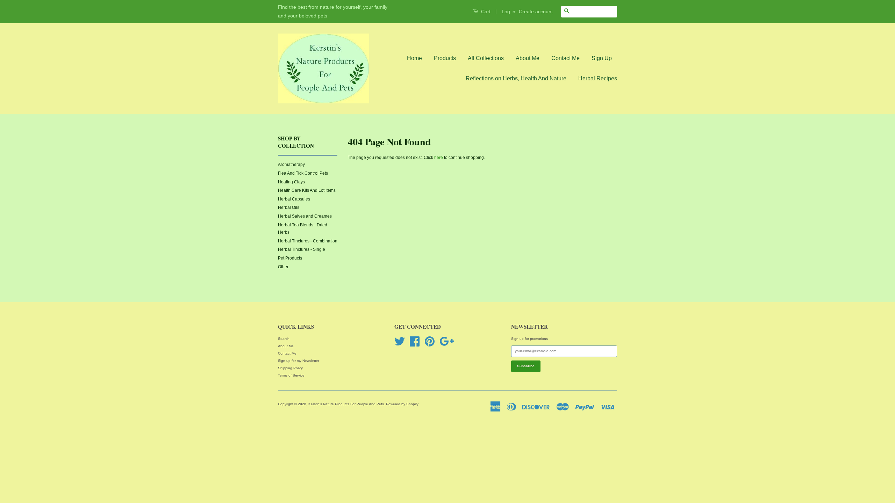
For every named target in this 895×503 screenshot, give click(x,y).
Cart (485, 11)
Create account (536, 11)
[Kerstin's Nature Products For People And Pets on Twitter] (399, 341)
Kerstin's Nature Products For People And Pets (346, 404)
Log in (508, 11)
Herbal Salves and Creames (305, 216)
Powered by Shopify (402, 404)
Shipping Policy (290, 368)
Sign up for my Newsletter (298, 361)
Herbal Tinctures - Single (301, 249)
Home (414, 58)
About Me (527, 58)
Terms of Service (291, 375)
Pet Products (290, 258)
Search (283, 339)
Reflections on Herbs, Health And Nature (516, 78)
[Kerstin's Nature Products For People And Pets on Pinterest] (429, 341)
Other (283, 266)
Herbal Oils (288, 207)
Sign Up (602, 58)
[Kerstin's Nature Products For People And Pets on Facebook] (414, 341)
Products (445, 58)
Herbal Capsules (294, 199)
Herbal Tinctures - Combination (307, 241)
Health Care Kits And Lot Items (307, 190)
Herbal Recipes (597, 78)
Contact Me (565, 58)
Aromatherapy (291, 164)
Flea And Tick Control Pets (303, 173)
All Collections (486, 58)
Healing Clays (291, 182)
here (438, 157)
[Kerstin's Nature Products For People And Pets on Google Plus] (446, 341)
